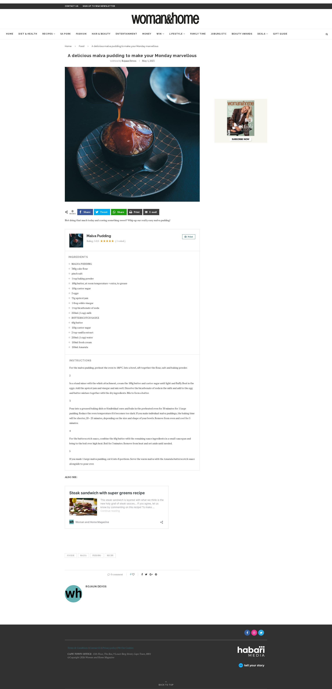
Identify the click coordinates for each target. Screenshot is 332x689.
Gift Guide (280, 34)
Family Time (198, 34)
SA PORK (65, 34)
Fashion (81, 34)
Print (190, 236)
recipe (110, 555)
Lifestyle (176, 34)
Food (81, 46)
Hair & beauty (101, 34)
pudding (97, 555)
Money (146, 34)
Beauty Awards (242, 34)
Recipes (47, 34)
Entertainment (126, 34)
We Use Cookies (125, 647)
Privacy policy (109, 647)
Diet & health (28, 34)
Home (9, 34)
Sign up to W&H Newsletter (99, 6)
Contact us (71, 6)
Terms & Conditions (77, 647)
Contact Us (95, 647)
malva (83, 555)
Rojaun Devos (129, 60)
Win (159, 34)
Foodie (70, 555)
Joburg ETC (219, 34)
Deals (261, 34)
